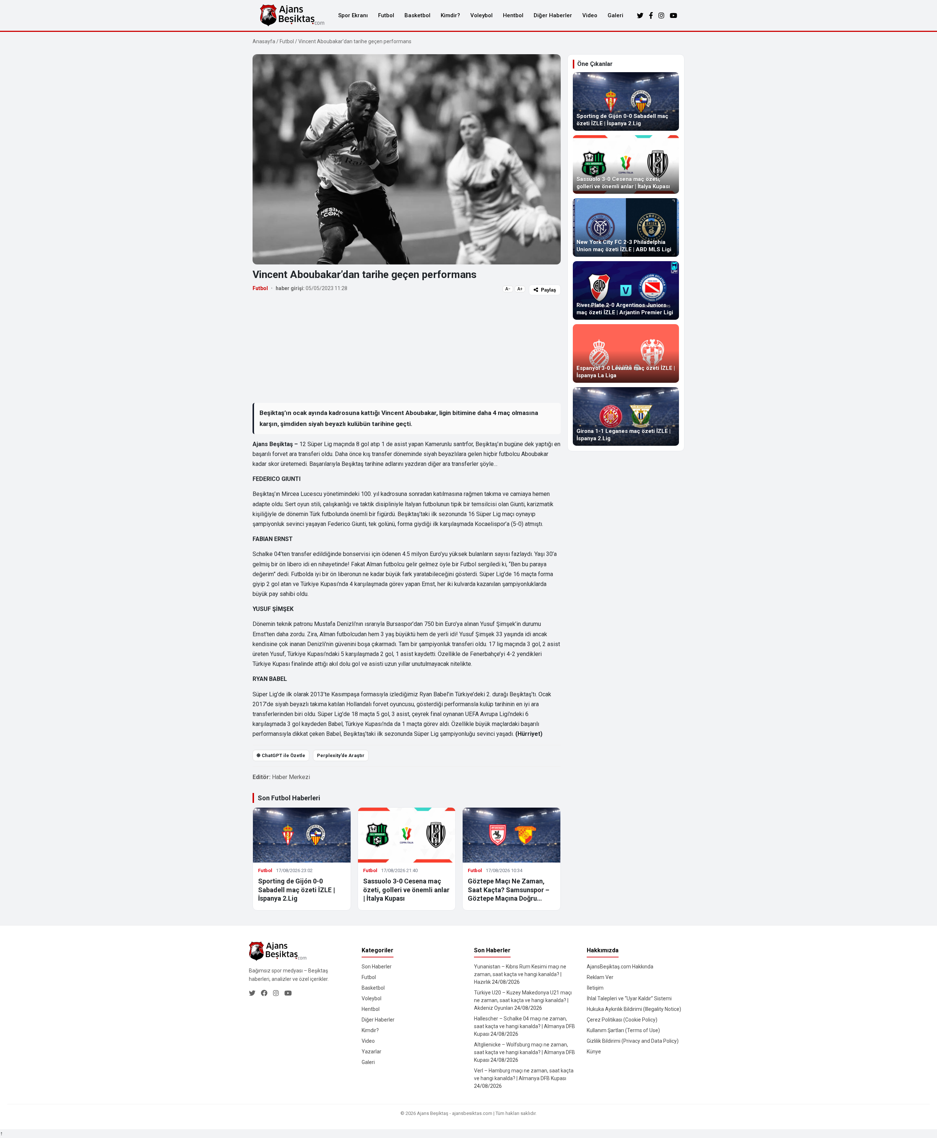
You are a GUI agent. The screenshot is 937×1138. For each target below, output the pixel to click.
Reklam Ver (600, 977)
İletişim (595, 988)
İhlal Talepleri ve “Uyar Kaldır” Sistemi (629, 998)
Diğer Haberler (553, 15)
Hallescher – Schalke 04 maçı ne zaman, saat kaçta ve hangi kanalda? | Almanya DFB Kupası (524, 1026)
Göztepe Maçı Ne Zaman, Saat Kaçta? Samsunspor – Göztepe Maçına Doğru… (508, 889)
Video (589, 15)
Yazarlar (371, 1051)
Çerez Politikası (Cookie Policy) (622, 1020)
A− (508, 289)
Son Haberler (377, 967)
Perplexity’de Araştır (341, 755)
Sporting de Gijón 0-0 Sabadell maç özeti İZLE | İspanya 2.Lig (296, 889)
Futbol (386, 15)
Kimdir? (450, 15)
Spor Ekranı (353, 15)
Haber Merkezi (291, 777)
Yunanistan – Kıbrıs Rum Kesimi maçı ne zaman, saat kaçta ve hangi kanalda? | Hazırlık (520, 974)
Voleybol (481, 15)
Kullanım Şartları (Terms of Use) (623, 1030)
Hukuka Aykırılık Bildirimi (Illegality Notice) (634, 1009)
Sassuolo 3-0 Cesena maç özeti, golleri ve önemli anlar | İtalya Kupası (406, 889)
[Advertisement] (407, 348)
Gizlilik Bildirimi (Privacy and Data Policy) (633, 1041)
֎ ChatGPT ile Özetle (281, 755)
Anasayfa (264, 41)
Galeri (615, 15)
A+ (520, 289)
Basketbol (417, 15)
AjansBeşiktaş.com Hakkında (620, 967)
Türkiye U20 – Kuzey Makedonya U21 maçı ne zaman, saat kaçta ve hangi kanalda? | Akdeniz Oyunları (523, 1000)
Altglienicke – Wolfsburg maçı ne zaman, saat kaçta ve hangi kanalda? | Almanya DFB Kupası (524, 1052)
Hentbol (513, 15)
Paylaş (548, 290)
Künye (594, 1051)
